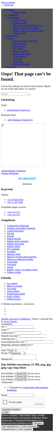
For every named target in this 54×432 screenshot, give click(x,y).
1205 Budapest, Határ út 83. (20, 120)
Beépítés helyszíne (10, 336)
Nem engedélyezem (10, 426)
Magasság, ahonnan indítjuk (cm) (17, 345)
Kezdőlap (11, 251)
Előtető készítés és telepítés (25, 41)
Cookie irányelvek (15, 231)
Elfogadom (38, 423)
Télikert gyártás (20, 33)
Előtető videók (19, 12)
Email (4, 330)
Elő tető (10, 10)
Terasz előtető (19, 56)
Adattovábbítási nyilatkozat (13, 171)
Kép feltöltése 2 (8, 376)
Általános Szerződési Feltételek (21, 228)
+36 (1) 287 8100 (15, 202)
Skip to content (8, 2)
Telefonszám (7, 333)
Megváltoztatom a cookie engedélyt (17, 429)
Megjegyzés (6, 359)
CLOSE (5, 412)
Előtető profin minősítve (18, 241)
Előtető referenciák (21, 64)
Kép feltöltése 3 (8, 379)
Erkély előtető (19, 46)
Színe (4, 350)
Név (4, 327)
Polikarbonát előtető (22, 54)
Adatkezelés (7, 382)
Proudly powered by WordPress (15, 319)
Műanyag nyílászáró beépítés (26, 28)
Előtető (10, 38)
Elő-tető (10, 236)
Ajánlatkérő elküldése (11, 409)
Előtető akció (13, 36)
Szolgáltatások (13, 17)
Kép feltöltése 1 (8, 373)
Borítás (5, 353)
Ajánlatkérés (12, 15)
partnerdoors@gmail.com (18, 110)
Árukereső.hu (27, 184)
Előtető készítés (20, 20)
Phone (4, 395)
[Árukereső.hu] (27, 179)
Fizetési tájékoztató (9, 173)
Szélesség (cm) (8, 339)
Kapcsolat (11, 67)
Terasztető (17, 59)
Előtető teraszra (20, 43)
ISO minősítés (13, 249)
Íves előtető (18, 48)
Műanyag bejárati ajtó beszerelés (27, 25)
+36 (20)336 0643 (15, 199)
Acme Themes (10, 321)
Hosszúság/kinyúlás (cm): (13, 342)
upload (10, 267)
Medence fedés (19, 23)
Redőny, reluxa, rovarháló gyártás (28, 30)
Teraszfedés (18, 61)
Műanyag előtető (20, 51)
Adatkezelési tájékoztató (18, 225)
